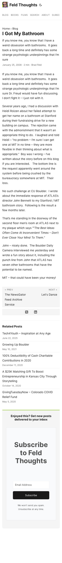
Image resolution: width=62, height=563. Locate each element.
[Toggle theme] (40, 5)
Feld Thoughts (23, 4)
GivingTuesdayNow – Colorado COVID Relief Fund (27, 394)
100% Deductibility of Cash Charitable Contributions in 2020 (27, 358)
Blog (15, 28)
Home (6, 28)
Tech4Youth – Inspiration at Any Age (26, 333)
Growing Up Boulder (15, 344)
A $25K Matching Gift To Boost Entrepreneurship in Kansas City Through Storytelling (29, 376)
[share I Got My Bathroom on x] (26, 312)
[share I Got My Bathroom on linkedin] (35, 312)
